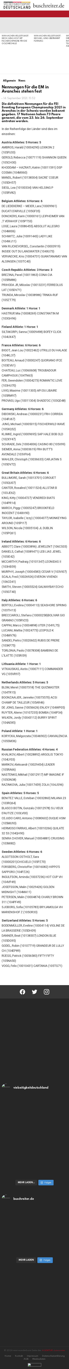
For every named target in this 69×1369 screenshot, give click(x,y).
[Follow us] (60, 14)
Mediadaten (38, 1359)
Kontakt (19, 1356)
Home (8, 1356)
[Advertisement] (16, 59)
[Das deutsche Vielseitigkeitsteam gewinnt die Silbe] (34, 1158)
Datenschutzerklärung (53, 1356)
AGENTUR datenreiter (53, 1350)
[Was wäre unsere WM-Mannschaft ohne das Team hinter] (34, 1118)
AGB (26, 1359)
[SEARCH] (65, 14)
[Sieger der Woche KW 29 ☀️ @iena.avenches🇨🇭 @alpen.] (34, 1251)
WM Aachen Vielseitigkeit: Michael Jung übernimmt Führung (47, 38)
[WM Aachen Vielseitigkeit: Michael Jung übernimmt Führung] (48, 25)
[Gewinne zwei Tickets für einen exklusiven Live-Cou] (34, 1227)
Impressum (32, 1356)
